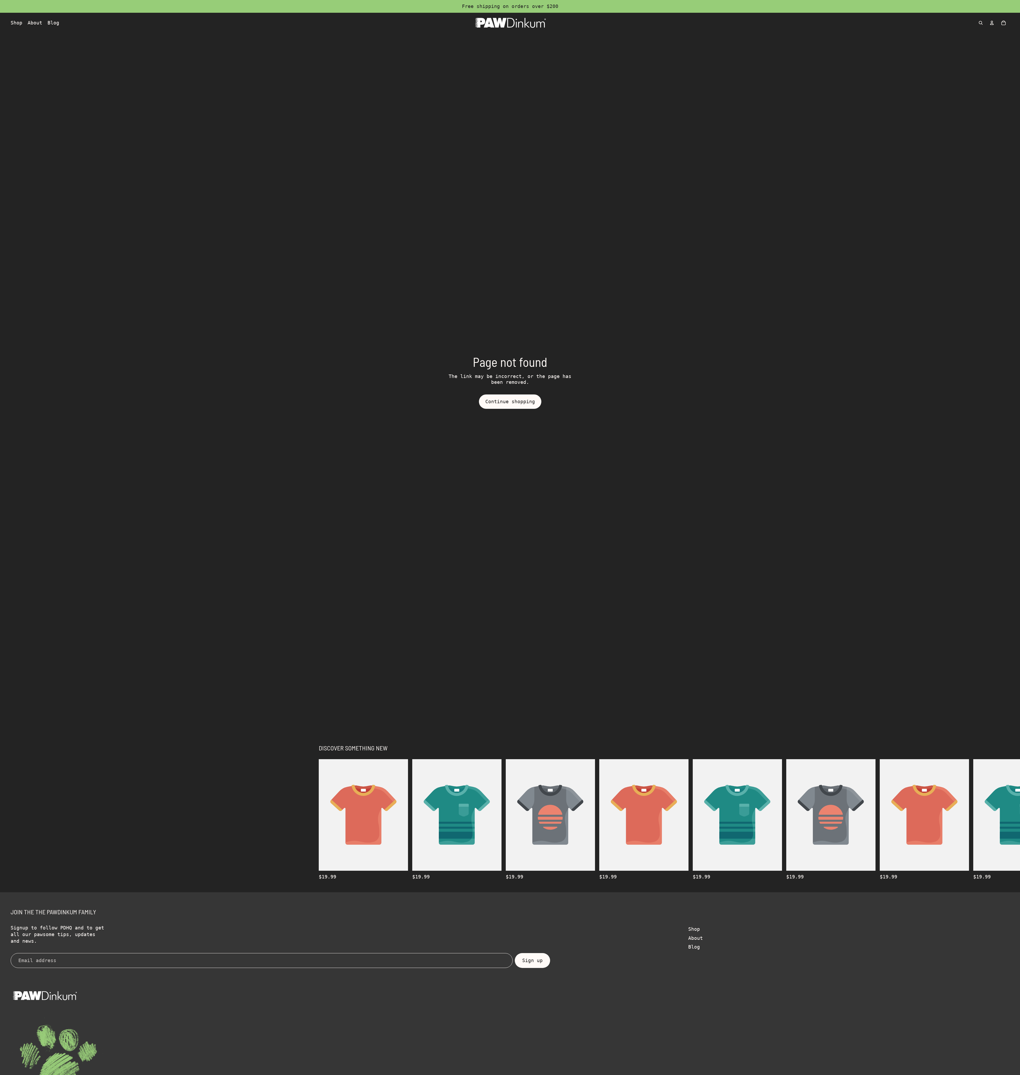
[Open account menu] (992, 23)
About (695, 938)
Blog (694, 947)
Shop (694, 929)
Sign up (532, 960)
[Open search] (981, 23)
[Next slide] (695, 819)
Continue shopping (510, 401)
